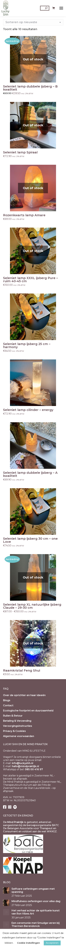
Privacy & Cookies (14, 731)
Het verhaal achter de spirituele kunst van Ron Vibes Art (36, 912)
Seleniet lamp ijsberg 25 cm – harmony (26, 345)
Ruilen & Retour (13, 715)
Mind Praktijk (15, 822)
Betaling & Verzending (17, 720)
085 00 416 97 (34, 769)
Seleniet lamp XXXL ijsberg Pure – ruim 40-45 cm (30, 279)
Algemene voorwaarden (18, 736)
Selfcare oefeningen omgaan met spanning (33, 890)
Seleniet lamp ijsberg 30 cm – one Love (30, 540)
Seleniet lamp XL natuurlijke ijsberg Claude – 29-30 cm (32, 606)
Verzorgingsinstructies (17, 725)
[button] (58, 336)
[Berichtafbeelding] (6, 890)
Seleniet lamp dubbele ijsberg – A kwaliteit (30, 474)
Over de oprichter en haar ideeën (24, 695)
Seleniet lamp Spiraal (20, 152)
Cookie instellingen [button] (28, 942)
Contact (8, 705)
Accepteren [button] (52, 942)
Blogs (6, 700)
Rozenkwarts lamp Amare (24, 215)
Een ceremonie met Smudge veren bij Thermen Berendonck (36, 924)
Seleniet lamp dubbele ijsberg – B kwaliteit (30, 88)
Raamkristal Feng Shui (21, 670)
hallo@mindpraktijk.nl (25, 766)
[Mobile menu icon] (61, 8)
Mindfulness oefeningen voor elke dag (36, 901)
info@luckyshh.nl (22, 763)
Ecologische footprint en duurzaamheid (28, 710)
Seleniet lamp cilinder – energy (28, 410)
